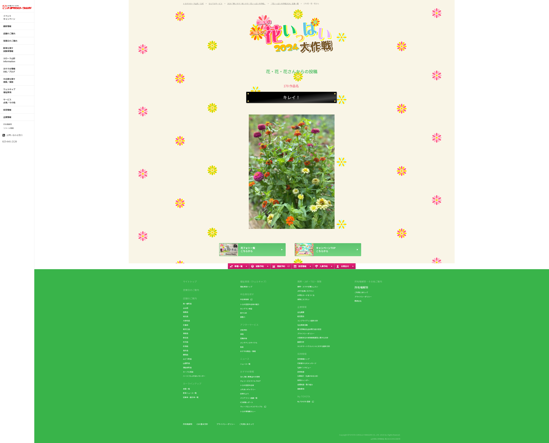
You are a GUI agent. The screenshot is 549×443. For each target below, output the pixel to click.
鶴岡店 (185, 354)
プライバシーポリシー (306, 333)
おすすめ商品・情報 (248, 351)
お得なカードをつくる (306, 295)
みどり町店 (187, 359)
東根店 (185, 333)
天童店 (185, 325)
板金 (242, 347)
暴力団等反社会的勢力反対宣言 (309, 329)
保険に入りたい (303, 299)
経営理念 (300, 316)
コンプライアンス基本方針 (307, 320)
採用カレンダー (303, 380)
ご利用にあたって (361, 292)
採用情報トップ (303, 359)
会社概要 (300, 312)
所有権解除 (7, 124)
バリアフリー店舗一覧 (248, 398)
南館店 (185, 312)
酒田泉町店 (187, 367)
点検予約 (243, 330)
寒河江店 (186, 329)
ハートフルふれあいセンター (194, 376)
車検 (242, 334)
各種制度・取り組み (305, 384)
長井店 (185, 350)
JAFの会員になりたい (305, 291)
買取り (242, 317)
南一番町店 (187, 303)
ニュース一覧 (245, 364)
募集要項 (300, 389)
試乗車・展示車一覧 (190, 397)
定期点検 (243, 338)
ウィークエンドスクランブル (251, 406)
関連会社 (358, 301)
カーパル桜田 (188, 372)
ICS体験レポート (246, 402)
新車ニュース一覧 (190, 393)
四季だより (244, 393)
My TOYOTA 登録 (303, 401)
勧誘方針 (300, 342)
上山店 (185, 308)
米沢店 (185, 342)
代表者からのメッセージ (306, 363)
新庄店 (185, 337)
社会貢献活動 (302, 325)
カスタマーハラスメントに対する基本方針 (313, 346)
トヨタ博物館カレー (248, 411)
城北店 (185, 316)
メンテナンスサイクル (248, 342)
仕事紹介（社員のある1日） (308, 376)
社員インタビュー (304, 367)
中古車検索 (244, 299)
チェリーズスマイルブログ (250, 381)
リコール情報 (8, 128)
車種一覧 (186, 389)
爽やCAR (243, 313)
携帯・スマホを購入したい (307, 286)
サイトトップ (190, 281)
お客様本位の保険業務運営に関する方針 (312, 337)
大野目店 (186, 320)
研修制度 (300, 372)
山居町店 (186, 363)
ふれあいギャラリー (248, 389)
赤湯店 (185, 346)
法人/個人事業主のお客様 (250, 376)
